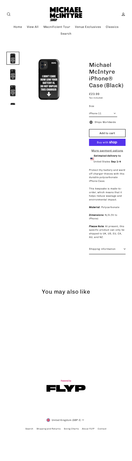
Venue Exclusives (88, 27)
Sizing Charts (71, 429)
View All (33, 27)
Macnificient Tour (56, 27)
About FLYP (88, 429)
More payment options (107, 150)
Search (66, 33)
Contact (102, 429)
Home (18, 27)
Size (91, 106)
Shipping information (102, 248)
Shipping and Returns (49, 429)
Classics (112, 27)
